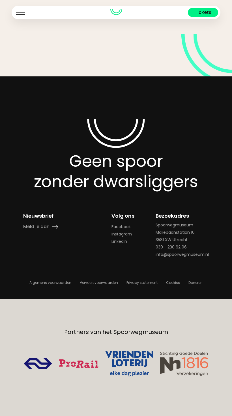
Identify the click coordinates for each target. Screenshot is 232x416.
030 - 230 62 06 (171, 247)
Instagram (121, 234)
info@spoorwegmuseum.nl (182, 254)
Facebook (121, 227)
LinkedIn (119, 241)
